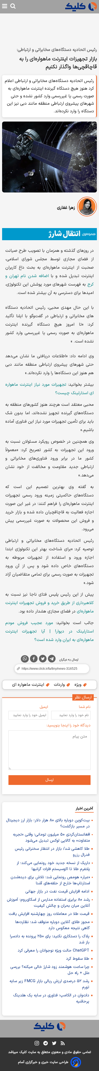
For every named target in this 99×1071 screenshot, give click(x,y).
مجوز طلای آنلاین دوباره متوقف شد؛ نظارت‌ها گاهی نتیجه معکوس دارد (52, 925)
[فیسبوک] (34, 660)
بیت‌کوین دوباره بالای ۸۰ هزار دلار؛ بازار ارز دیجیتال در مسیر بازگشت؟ (48, 823)
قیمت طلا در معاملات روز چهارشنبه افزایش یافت (49, 914)
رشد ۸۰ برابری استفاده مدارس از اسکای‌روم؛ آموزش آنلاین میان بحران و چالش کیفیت (48, 903)
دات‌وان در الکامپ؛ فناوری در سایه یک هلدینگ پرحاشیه (51, 998)
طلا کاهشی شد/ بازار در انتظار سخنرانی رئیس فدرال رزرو (52, 852)
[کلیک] (81, 6)
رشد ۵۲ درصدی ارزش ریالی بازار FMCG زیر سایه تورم (49, 984)
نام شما (85, 707)
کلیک (23, 1052)
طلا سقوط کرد (77, 959)
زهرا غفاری (66, 208)
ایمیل (44, 707)
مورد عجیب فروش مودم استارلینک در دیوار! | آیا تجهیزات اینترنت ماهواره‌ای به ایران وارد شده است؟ (49, 631)
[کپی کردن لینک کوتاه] (49, 669)
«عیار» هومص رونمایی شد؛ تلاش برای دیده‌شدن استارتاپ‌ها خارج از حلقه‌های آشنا (50, 880)
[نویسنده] (87, 208)
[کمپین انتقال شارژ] (49, 234)
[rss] (63, 1044)
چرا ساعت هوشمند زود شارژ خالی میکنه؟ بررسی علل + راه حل (49, 970)
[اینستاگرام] (37, 1044)
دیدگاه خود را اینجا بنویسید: (68, 725)
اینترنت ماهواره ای (28, 685)
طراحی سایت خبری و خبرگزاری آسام (43, 1062)
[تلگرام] (52, 660)
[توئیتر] (43, 660)
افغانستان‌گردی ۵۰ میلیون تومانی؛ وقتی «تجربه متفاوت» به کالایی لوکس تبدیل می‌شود (51, 838)
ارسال (49, 780)
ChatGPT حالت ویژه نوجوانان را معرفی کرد (53, 951)
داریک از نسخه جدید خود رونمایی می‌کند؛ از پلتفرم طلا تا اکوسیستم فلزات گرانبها (53, 866)
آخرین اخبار (84, 808)
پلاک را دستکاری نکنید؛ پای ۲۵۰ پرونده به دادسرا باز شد (49, 939)
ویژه (78, 685)
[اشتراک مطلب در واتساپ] (25, 659)
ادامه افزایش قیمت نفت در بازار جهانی (57, 892)
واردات (60, 685)
